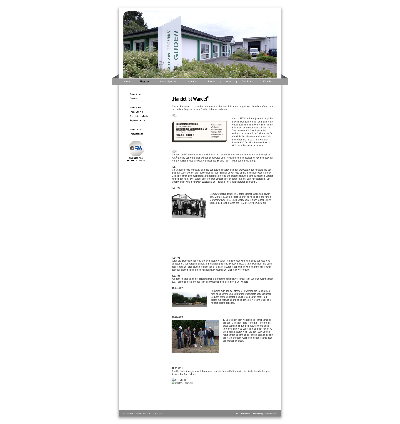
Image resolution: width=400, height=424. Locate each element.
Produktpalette (136, 133)
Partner (211, 81)
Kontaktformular (270, 413)
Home (127, 81)
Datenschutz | (246, 413)
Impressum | (258, 413)
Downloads (247, 81)
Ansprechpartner (168, 81)
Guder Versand (136, 94)
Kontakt (267, 81)
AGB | (238, 413)
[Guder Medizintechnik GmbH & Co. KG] (249, 18)
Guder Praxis (135, 107)
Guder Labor (135, 129)
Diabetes (134, 98)
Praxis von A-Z (136, 111)
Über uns (144, 81)
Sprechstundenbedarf (139, 116)
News (228, 81)
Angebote (192, 81)
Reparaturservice (137, 120)
